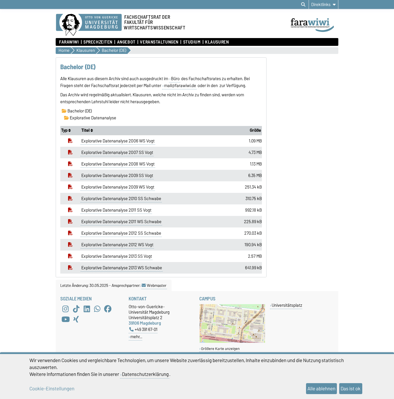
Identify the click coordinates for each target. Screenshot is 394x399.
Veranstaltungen (159, 42)
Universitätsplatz (287, 305)
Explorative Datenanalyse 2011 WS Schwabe (121, 221)
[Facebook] (108, 309)
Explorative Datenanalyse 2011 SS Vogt (116, 210)
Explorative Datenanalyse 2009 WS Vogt (117, 187)
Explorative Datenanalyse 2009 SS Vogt (117, 175)
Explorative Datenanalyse (92, 117)
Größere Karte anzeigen (220, 349)
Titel (86, 130)
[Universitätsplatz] (232, 341)
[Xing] (76, 319)
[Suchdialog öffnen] (303, 4)
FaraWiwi (69, 42)
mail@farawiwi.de (180, 85)
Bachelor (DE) (79, 111)
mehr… (136, 336)
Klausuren (217, 42)
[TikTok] (76, 309)
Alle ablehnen (321, 389)
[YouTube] (65, 319)
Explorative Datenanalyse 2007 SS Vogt (117, 152)
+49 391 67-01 (146, 329)
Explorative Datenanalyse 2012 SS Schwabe (121, 233)
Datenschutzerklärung (145, 374)
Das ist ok (351, 389)
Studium (191, 42)
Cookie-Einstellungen (51, 389)
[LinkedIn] (87, 309)
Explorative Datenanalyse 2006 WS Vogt (118, 141)
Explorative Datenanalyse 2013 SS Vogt (116, 256)
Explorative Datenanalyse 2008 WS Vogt (118, 164)
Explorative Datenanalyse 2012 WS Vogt (117, 244)
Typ (64, 130)
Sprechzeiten (97, 42)
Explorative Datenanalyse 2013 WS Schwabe (121, 267)
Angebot (126, 42)
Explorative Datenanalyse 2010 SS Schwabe (121, 198)
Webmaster (156, 285)
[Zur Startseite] (314, 32)
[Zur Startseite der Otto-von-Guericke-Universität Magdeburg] (89, 25)
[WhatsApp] (97, 309)
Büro (175, 78)
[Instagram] (65, 309)
